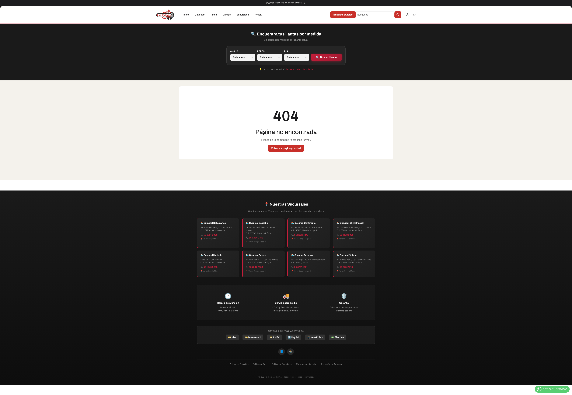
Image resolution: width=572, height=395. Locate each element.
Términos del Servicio (306, 364)
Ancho (234, 51)
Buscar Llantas (326, 57)
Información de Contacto (331, 364)
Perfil (261, 51)
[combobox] (377, 14)
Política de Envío (260, 364)
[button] (259, 14)
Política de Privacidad (239, 364)
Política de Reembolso (282, 364)
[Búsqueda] (397, 14)
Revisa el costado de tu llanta (299, 69)
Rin (286, 51)
